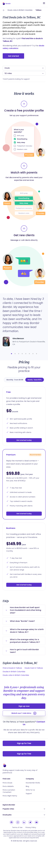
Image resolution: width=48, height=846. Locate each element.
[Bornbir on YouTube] (36, 822)
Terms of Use (17, 827)
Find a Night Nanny (10, 796)
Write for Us (30, 790)
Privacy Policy (31, 827)
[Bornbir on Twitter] (30, 822)
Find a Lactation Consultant (9, 791)
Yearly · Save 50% (35, 380)
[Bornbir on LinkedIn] (24, 822)
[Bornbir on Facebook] (11, 822)
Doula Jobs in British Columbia (20, 10)
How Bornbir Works (33, 783)
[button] (11, 353)
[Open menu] (44, 3)
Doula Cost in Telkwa (34, 668)
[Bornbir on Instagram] (18, 822)
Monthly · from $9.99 (14, 380)
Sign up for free (24, 743)
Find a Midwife (8, 786)
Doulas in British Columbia (14, 671)
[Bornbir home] (7, 3)
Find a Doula (7, 783)
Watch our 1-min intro (21, 713)
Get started (13, 56)
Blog (27, 786)
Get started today (24, 440)
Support (29, 793)
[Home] (3, 10)
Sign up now (24, 706)
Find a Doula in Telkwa (12, 668)
